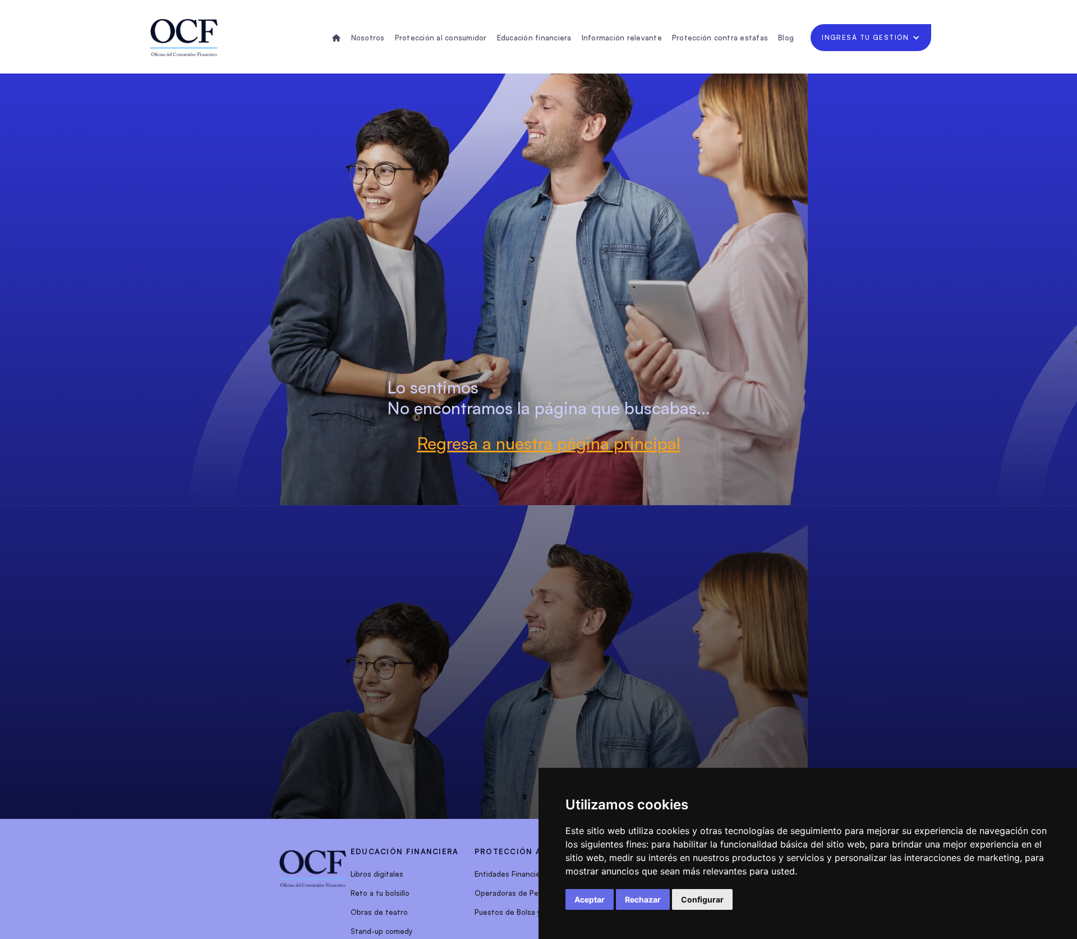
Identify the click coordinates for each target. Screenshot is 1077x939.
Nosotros (368, 37)
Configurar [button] (702, 899)
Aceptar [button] (589, 899)
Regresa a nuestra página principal (548, 443)
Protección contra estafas (720, 37)
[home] (184, 37)
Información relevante (622, 37)
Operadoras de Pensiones (520, 892)
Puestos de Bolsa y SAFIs (518, 912)
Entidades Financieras (513, 873)
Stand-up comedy (381, 931)
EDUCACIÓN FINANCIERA (405, 851)
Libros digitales (377, 873)
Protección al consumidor (441, 37)
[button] (871, 37)
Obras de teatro (379, 912)
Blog (786, 37)
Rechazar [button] (643, 899)
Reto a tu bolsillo (380, 892)
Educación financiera (534, 37)
